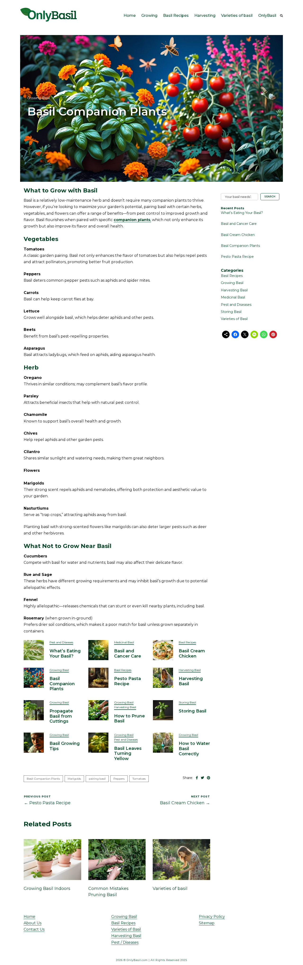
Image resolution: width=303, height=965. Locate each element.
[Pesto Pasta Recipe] (98, 677)
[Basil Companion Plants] (34, 677)
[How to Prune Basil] (98, 710)
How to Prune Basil (129, 718)
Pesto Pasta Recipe (127, 681)
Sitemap (206, 923)
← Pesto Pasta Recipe (47, 802)
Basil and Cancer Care (127, 653)
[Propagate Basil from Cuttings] (34, 710)
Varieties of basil (237, 15)
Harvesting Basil (190, 670)
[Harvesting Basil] (163, 677)
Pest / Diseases (124, 942)
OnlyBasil (267, 15)
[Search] (281, 15)
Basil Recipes (176, 15)
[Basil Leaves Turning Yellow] (98, 742)
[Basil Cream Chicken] (163, 649)
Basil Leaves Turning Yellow (128, 753)
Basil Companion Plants (62, 683)
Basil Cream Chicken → (185, 802)
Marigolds (74, 778)
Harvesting (204, 15)
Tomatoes (139, 778)
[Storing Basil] (163, 710)
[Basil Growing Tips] (34, 742)
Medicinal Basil (124, 642)
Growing (149, 15)
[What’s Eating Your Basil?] (34, 649)
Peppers (119, 778)
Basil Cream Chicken (192, 653)
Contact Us (34, 929)
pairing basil (97, 778)
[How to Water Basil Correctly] (163, 742)
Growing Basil (38, 98)
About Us (32, 923)
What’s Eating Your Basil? (65, 653)
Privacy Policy (212, 916)
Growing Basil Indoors (47, 888)
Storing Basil (187, 702)
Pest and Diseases (61, 642)
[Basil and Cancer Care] (98, 649)
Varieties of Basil (234, 319)
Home (130, 15)
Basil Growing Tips (64, 746)
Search (269, 196)
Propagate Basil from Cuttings (61, 716)
